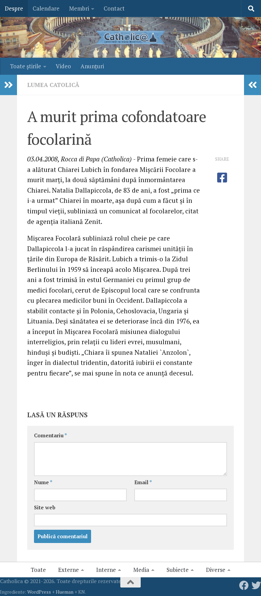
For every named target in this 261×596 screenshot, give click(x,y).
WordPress (39, 592)
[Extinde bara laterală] (8, 85)
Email (143, 482)
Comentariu (50, 435)
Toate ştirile (25, 66)
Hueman (64, 592)
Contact (114, 8)
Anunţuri (92, 66)
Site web (44, 507)
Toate (38, 570)
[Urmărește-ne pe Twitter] (256, 585)
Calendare (46, 8)
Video (63, 66)
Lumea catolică (53, 85)
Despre (14, 8)
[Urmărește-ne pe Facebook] (244, 585)
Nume (43, 482)
